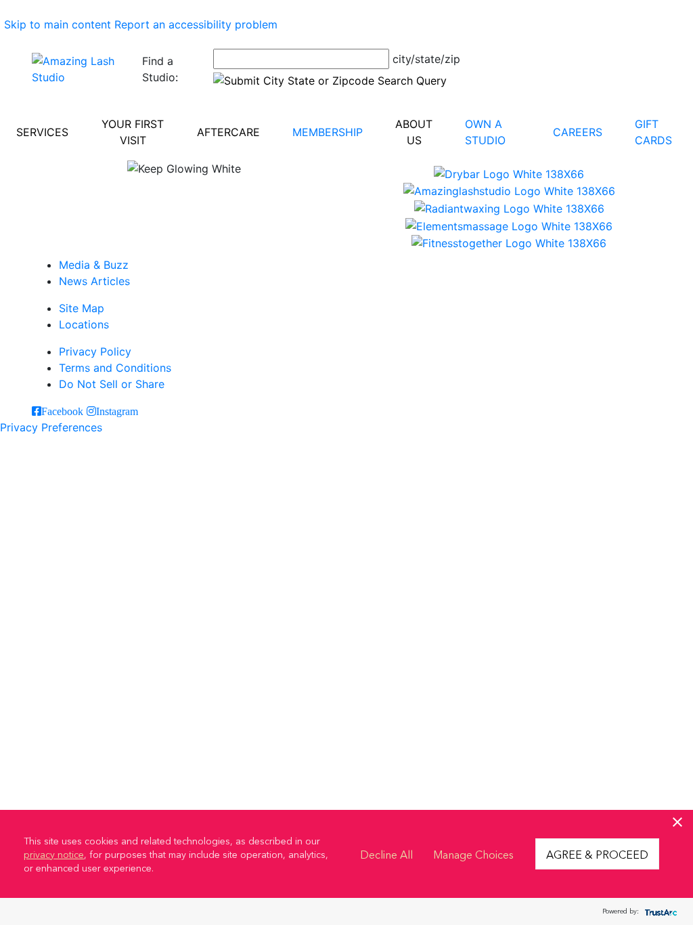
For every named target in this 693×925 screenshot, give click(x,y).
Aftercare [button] (228, 132)
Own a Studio (485, 132)
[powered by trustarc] (659, 911)
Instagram (117, 411)
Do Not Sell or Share (111, 384)
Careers (577, 132)
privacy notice (54, 854)
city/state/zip (426, 59)
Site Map (81, 308)
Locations (84, 324)
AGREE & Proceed (597, 853)
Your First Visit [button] (133, 132)
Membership (327, 132)
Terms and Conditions (115, 367)
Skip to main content (57, 24)
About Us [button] (413, 132)
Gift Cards (653, 132)
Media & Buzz (94, 265)
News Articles (94, 281)
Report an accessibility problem (195, 24)
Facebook (62, 411)
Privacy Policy (95, 351)
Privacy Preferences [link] (51, 427)
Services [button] (42, 132)
